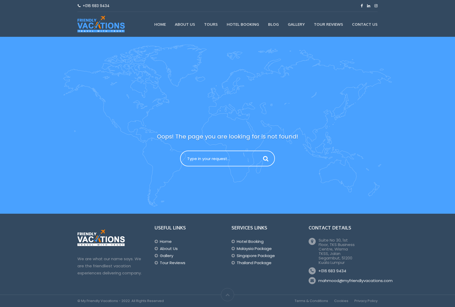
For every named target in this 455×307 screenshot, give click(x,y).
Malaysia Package (254, 248)
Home (160, 24)
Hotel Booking (243, 24)
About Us (185, 24)
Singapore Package (256, 255)
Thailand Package (254, 262)
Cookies (341, 300)
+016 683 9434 (332, 271)
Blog (273, 24)
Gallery (296, 24)
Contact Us (365, 24)
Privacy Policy (366, 300)
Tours (211, 24)
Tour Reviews (328, 24)
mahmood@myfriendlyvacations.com (355, 280)
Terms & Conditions (311, 300)
